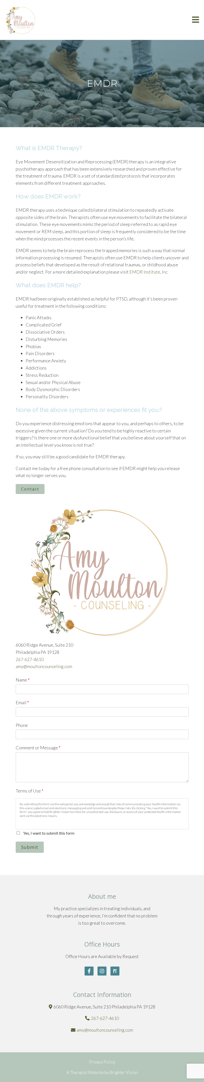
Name (23, 680)
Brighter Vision (123, 1072)
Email (22, 702)
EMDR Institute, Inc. (148, 272)
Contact (30, 489)
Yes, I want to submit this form (48, 833)
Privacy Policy (102, 1062)
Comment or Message (38, 747)
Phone (22, 725)
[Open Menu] (195, 20)
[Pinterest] (114, 971)
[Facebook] (89, 971)
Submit (29, 847)
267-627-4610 (30, 659)
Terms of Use (29, 790)
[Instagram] (102, 971)
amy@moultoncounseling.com (44, 666)
